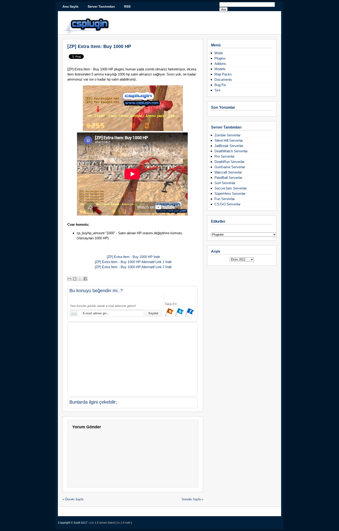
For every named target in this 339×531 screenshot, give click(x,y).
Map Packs (223, 74)
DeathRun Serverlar (229, 162)
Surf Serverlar (224, 183)
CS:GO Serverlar (227, 204)
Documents (223, 79)
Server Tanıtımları (101, 6)
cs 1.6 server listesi (103, 522)
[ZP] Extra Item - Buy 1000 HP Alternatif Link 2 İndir (133, 267)
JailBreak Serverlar (228, 146)
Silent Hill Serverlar (228, 140)
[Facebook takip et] (189, 316)
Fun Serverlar (224, 199)
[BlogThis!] (74, 278)
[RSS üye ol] (170, 316)
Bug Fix (220, 85)
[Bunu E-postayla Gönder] (69, 278)
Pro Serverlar (224, 156)
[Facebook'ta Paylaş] (85, 278)
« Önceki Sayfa (72, 499)
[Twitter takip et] (180, 316)
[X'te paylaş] (80, 278)
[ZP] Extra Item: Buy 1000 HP (99, 46)
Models (220, 69)
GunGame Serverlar (229, 167)
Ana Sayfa (70, 6)
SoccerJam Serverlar (230, 188)
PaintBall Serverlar (228, 178)
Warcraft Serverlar (228, 172)
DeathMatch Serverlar (231, 151)
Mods (218, 53)
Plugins (220, 58)
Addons (220, 64)
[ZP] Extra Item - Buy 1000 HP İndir (133, 257)
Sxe (217, 90)
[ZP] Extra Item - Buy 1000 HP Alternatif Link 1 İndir (133, 262)
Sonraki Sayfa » (192, 499)
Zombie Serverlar (227, 135)
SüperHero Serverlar (230, 193)
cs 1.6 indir (124, 522)
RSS (127, 6)
